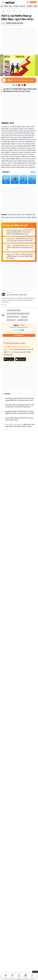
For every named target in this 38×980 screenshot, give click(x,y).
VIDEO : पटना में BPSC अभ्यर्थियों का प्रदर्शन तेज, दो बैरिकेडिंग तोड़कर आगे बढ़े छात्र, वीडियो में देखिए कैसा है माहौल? (20, 256)
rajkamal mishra (22, 320)
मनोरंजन (14, 347)
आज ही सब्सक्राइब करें (19, 335)
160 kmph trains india (13, 310)
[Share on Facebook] (16, 85)
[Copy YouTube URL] (19, 85)
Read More (4, 305)
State (8, 11)
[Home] (10, 2)
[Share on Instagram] (22, 85)
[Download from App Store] (20, 359)
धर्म (28, 347)
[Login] (19, 975)
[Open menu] (2, 2)
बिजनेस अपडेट (22, 347)
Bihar (14, 11)
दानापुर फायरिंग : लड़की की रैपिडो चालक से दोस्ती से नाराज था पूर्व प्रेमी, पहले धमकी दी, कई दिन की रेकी (20, 240)
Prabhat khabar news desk (14, 23)
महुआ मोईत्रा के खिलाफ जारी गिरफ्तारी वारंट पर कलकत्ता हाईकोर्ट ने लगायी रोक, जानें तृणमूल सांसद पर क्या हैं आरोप (19, 412)
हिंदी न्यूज (10, 352)
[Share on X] (25, 85)
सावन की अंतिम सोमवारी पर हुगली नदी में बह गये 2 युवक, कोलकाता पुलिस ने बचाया (19, 419)
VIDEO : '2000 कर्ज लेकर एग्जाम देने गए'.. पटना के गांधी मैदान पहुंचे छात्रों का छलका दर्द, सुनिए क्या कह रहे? (20, 247)
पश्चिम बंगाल (22, 6)
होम (2, 6)
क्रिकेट (6, 349)
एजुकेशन (36, 6)
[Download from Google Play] (9, 359)
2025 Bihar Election (12, 317)
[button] (19, 65)
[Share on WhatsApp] (13, 85)
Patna (19, 11)
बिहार (10, 6)
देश (4, 347)
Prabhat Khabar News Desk (18, 295)
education (24, 317)
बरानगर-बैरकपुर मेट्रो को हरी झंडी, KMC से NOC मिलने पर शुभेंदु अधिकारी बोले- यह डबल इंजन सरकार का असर (19, 399)
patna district (11, 320)
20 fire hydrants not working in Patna (18, 313)
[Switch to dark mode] (27, 2)
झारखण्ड (6, 6)
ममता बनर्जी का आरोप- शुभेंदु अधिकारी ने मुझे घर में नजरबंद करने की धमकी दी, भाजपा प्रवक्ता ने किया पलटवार (19, 406)
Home (2, 11)
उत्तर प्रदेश (15, 6)
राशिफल (11, 349)
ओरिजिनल (30, 6)
